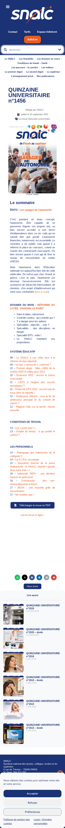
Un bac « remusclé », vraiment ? (33, 364)
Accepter (32, 793)
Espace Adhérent (47, 31)
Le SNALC (10, 59)
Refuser (32, 802)
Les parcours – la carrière (25, 67)
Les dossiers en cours (48, 59)
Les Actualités (26, 59)
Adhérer (32, 39)
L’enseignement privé (22, 76)
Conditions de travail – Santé (32, 63)
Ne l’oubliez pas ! (24, 494)
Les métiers (48, 67)
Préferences (32, 811)
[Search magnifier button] (5, 49)
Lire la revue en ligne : (32, 515)
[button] (17, 577)
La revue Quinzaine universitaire (34, 119)
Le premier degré (13, 72)
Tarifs (27, 31)
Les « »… (26, 427)
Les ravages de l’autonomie (36, 209)
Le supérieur (53, 72)
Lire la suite (42, 291)
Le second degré (34, 72)
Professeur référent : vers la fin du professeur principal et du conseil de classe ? (32, 400)
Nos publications (45, 76)
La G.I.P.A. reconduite (27, 459)
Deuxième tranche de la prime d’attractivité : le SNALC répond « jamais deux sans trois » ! (32, 466)
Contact (12, 31)
